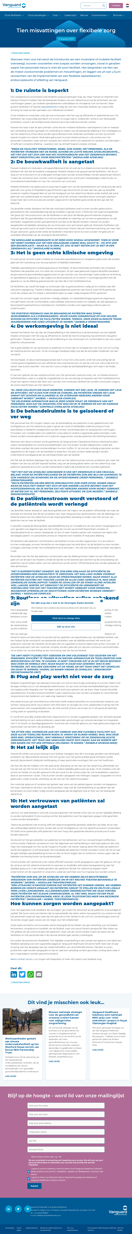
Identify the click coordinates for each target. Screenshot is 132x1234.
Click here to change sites (66, 618)
